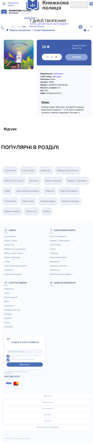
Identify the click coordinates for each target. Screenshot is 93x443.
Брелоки (8, 318)
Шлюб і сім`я (31, 211)
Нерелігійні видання (69, 191)
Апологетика (10, 170)
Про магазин (47, 402)
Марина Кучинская (20, 30)
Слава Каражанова (44, 30)
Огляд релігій (10, 201)
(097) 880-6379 (12, 376)
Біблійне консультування (67, 170)
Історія (7, 191)
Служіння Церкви (47, 201)
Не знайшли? (47, 408)
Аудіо (6, 293)
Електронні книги (64, 230)
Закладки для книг (12, 310)
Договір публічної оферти (48, 427)
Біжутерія (8, 326)
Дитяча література (53, 180)
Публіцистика (28, 201)
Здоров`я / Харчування (77, 180)
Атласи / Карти (28, 170)
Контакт (47, 421)
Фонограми (55, 261)
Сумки (7, 322)
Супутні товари (18, 283)
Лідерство (49, 191)
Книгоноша (58, 74)
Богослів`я (34, 180)
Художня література (70, 201)
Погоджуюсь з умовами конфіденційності (22, 359)
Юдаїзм (47, 211)
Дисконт (47, 414)
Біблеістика (46, 170)
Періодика (8, 289)
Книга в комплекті (65, 283)
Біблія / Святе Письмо (14, 180)
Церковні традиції (12, 211)
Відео (6, 301)
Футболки (8, 314)
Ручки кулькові (10, 297)
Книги (12, 230)
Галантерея (9, 305)
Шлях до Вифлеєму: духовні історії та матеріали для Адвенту (25, 356)
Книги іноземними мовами (28, 191)
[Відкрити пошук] (79, 5)
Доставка (48, 396)
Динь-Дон (57, 76)
